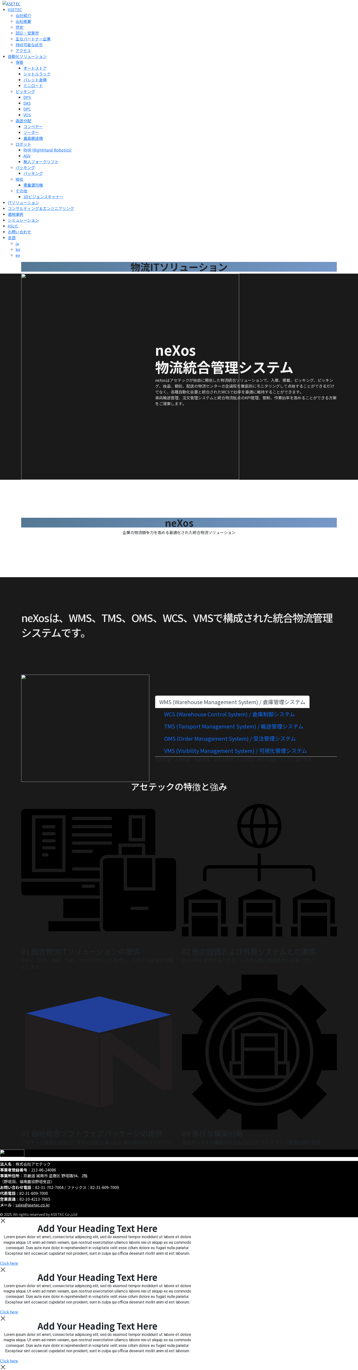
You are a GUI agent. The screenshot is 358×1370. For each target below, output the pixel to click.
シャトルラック (37, 74)
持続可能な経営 (29, 45)
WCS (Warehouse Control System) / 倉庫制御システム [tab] (229, 714)
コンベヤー (33, 126)
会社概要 (23, 21)
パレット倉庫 (35, 80)
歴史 (19, 27)
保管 (19, 62)
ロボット (23, 144)
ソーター (31, 132)
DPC (27, 109)
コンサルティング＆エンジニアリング (41, 208)
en (18, 255)
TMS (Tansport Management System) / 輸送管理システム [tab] (233, 726)
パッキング (25, 167)
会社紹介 (23, 15)
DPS (27, 97)
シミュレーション (23, 220)
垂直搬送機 (33, 138)
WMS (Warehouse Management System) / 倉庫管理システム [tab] (232, 702)
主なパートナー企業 (33, 39)
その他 (21, 191)
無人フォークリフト (40, 161)
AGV (26, 156)
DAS (27, 103)
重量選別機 (33, 185)
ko (18, 249)
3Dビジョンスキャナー (43, 197)
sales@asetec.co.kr (33, 1205)
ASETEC (15, 9)
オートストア (35, 68)
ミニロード (33, 85)
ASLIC (13, 226)
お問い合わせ (19, 232)
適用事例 (15, 214)
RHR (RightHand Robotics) (47, 150)
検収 (19, 179)
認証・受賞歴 (27, 33)
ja (17, 243)
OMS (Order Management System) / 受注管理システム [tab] (230, 738)
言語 (12, 237)
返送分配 (23, 121)
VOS (27, 115)
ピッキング (25, 91)
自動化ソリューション (27, 56)
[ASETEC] (10, 3)
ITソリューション (23, 202)
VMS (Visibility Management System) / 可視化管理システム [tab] (235, 750)
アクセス (23, 50)
